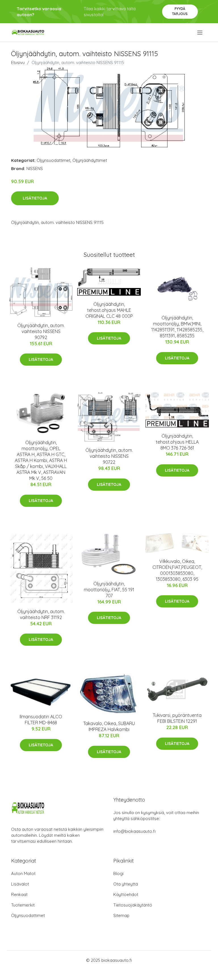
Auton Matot (23, 873)
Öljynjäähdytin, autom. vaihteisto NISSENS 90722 (109, 456)
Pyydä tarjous (180, 11)
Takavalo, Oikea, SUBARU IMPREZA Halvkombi (109, 726)
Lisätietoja (35, 198)
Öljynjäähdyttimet (89, 160)
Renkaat (19, 894)
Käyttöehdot (125, 894)
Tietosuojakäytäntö (132, 905)
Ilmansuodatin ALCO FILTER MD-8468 (41, 719)
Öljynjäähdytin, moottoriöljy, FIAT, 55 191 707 (109, 589)
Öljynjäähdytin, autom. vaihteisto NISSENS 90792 (41, 331)
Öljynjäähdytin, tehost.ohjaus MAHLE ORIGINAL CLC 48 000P (109, 310)
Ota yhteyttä (125, 884)
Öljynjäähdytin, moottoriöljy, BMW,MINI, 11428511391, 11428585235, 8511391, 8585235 (177, 326)
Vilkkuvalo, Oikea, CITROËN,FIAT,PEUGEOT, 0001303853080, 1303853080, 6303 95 (177, 570)
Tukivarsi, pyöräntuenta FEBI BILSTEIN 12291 (177, 718)
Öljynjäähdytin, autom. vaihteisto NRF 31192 (41, 614)
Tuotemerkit (23, 905)
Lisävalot (20, 884)
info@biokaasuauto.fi (134, 831)
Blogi (118, 873)
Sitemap (121, 915)
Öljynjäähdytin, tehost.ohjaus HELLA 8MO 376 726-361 (177, 442)
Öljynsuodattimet (53, 160)
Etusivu (18, 62)
